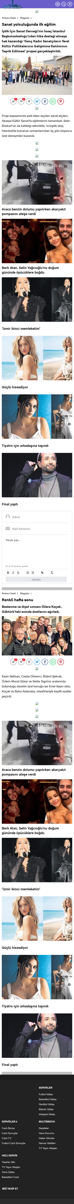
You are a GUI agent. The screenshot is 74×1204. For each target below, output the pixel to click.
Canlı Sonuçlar (10, 1133)
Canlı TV (6, 1138)
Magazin (24, 17)
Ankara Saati (9, 17)
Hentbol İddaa (46, 1104)
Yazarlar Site (8, 1162)
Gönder (36, 579)
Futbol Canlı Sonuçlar (14, 1143)
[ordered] (27, 573)
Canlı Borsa (8, 1128)
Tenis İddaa (8, 1172)
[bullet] (32, 573)
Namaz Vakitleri (47, 1143)
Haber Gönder (46, 1138)
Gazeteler (44, 1128)
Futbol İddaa (46, 1094)
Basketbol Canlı (10, 1177)
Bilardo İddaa (46, 1109)
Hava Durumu (46, 1133)
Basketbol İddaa (47, 1099)
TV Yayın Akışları (48, 1148)
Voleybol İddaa (47, 1114)
